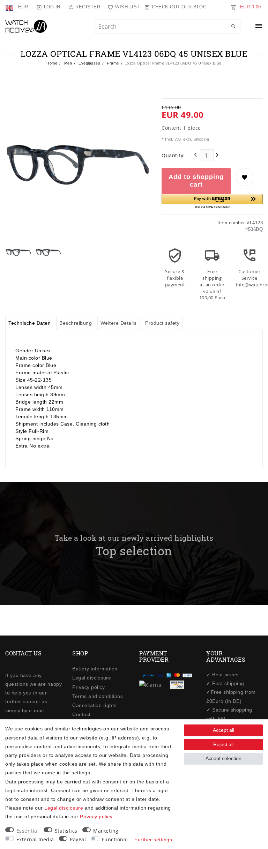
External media (35, 839)
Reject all (223, 744)
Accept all (223, 730)
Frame (112, 63)
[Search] (233, 27)
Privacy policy (88, 687)
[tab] (29, 323)
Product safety (162, 323)
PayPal (78, 839)
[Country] (10, 7)
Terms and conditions (97, 696)
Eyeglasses (88, 63)
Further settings (153, 839)
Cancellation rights (94, 705)
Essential (27, 830)
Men (67, 63)
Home (51, 63)
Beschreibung (75, 323)
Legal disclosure (91, 678)
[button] (212, 202)
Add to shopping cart (196, 180)
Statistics (66, 830)
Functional (115, 839)
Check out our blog (179, 6)
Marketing (106, 830)
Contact (81, 714)
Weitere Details (118, 323)
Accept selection (223, 758)
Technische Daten (29, 323)
